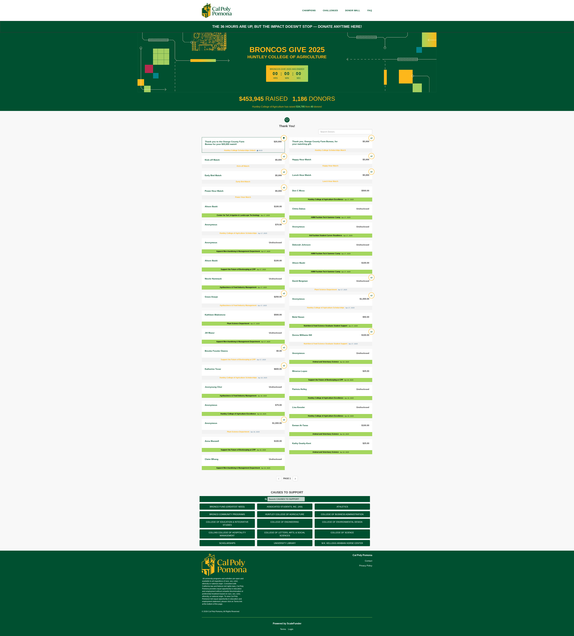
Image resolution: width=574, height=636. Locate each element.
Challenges (330, 10)
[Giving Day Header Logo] (217, 10)
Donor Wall (352, 10)
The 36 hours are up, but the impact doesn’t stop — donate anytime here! (287, 27)
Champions (309, 10)
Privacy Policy (365, 565)
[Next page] (295, 478)
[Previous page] (278, 478)
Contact (368, 561)
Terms (283, 629)
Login (290, 629)
